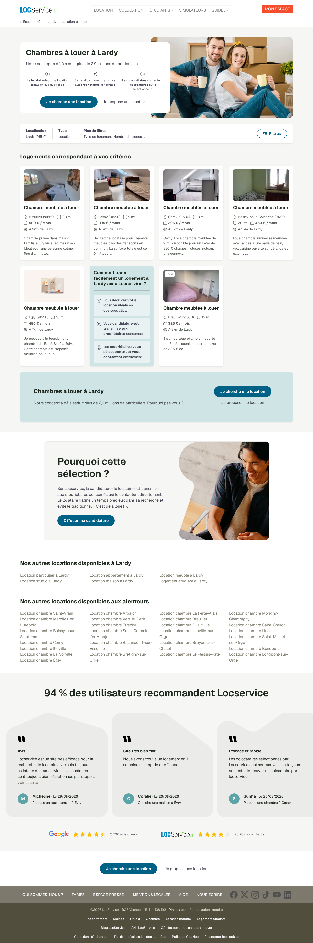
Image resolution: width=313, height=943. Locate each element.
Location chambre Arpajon (113, 613)
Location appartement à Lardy (117, 575)
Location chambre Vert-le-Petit (117, 619)
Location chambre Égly (40, 660)
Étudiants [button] (159, 10)
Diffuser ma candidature (86, 520)
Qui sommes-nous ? (42, 894)
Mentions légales (151, 894)
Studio (135, 919)
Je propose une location (124, 101)
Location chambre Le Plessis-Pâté (189, 654)
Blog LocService (113, 927)
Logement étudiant (211, 919)
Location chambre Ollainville (184, 625)
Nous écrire (209, 894)
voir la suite (28, 782)
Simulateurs (192, 10)
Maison (118, 919)
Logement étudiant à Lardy (183, 581)
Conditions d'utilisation (91, 936)
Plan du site (177, 909)
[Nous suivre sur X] (244, 894)
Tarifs (78, 894)
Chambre (153, 919)
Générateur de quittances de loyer (186, 927)
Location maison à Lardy (111, 581)
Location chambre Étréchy (113, 625)
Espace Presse (108, 894)
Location (103, 10)
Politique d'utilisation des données (140, 936)
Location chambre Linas (250, 630)
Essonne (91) (33, 21)
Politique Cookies (185, 936)
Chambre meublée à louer (51, 207)
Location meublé (178, 919)
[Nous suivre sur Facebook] (234, 894)
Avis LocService (143, 927)
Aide (183, 894)
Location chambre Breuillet (183, 619)
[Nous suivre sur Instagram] (255, 894)
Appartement (97, 919)
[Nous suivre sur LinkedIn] (287, 894)
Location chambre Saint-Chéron (257, 625)
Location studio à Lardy (41, 581)
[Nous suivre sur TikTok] (266, 894)
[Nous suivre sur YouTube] (277, 894)
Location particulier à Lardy (44, 575)
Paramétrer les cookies (221, 936)
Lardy (52, 21)
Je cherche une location (68, 101)
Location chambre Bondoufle (255, 648)
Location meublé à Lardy (181, 575)
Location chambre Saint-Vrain (46, 613)
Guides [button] (219, 10)
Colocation (131, 10)
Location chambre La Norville (46, 654)
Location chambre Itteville (43, 648)
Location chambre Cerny (41, 642)
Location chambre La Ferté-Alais (188, 613)
